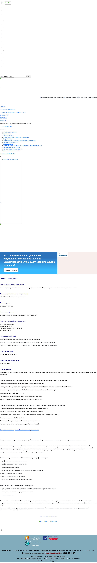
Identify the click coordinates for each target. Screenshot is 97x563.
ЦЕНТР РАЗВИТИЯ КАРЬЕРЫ (7, 109)
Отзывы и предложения (10, 34)
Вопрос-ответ (7, 30)
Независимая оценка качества (11, 151)
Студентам (6, 54)
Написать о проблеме (11, 270)
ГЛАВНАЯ (2, 106)
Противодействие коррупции (11, 147)
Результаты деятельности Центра (12, 149)
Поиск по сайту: (4, 76)
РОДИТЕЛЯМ (3, 121)
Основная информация (10, 132)
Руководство (7, 134)
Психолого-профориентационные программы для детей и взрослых (22, 145)
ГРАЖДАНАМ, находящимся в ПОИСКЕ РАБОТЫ (13, 112)
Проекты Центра (8, 144)
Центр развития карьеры (10, 37)
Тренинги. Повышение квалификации (14, 24)
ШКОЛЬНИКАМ (4, 115)
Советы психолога (8, 73)
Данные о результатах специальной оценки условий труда (19, 140)
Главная (5, 7)
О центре (5, 10)
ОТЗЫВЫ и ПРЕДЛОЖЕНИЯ (7, 153)
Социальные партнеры (10, 14)
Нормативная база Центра (10, 142)
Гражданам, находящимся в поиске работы (16, 41)
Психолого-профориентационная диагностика (17, 18)
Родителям (6, 60)
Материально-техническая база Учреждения (16, 137)
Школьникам (7, 47)
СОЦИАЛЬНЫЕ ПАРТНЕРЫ (10, 159)
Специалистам (7, 66)
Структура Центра (8, 135)
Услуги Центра (7, 139)
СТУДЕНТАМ (3, 118)
